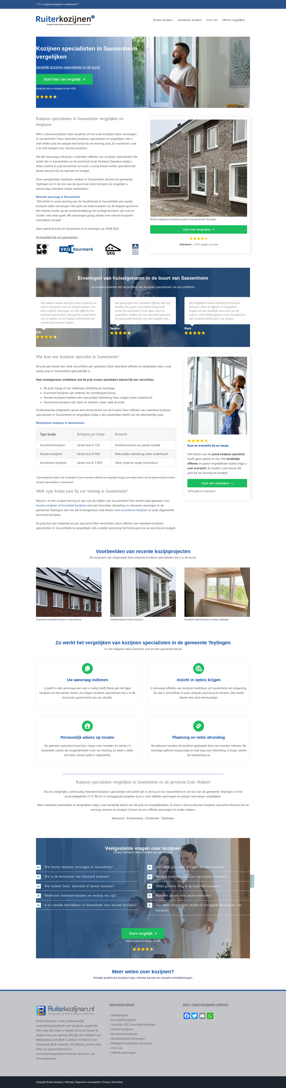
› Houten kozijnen (121, 1029)
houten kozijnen (47, 505)
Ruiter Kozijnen (55, 1082)
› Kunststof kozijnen (122, 1020)
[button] (87, 867)
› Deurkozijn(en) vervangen (127, 1038)
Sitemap (69, 1082)
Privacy (106, 1082)
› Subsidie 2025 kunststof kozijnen (132, 1024)
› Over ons (116, 1048)
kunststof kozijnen (74, 505)
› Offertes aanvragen (122, 1052)
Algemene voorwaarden (88, 1082)
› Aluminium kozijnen (123, 1034)
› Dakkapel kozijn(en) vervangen (130, 1043)
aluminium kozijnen (134, 510)
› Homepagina (118, 1015)
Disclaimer (117, 1082)
